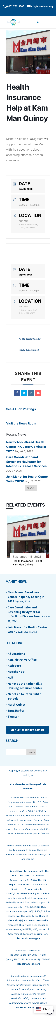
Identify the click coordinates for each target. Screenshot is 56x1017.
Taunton (13, 716)
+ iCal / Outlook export (29, 350)
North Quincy (17, 704)
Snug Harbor (16, 710)
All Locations (16, 654)
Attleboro (14, 665)
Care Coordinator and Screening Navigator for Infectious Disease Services (26, 461)
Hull (10, 677)
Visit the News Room (21, 423)
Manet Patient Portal (27, 1007)
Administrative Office (22, 660)
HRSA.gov (34, 938)
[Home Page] (13, 22)
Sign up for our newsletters (27, 729)
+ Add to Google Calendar (29, 339)
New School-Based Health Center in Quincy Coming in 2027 (26, 446)
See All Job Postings (21, 409)
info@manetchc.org (28, 963)
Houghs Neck (16, 671)
